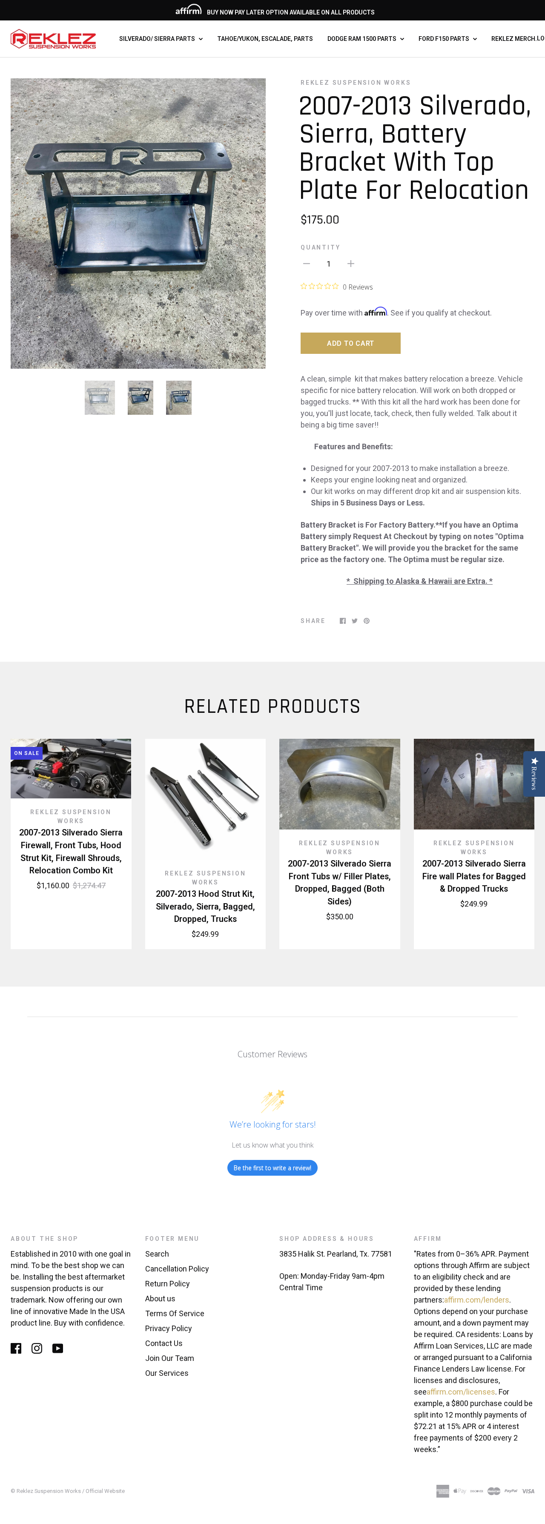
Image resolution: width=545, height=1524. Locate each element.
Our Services (167, 1373)
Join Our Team (169, 1358)
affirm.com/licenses (461, 1391)
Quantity (320, 247)
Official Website (105, 1491)
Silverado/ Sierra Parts (157, 38)
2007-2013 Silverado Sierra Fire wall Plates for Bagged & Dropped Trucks (474, 876)
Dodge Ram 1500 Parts (362, 38)
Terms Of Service (174, 1313)
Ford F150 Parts (444, 38)
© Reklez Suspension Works (46, 1491)
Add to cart (350, 343)
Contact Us (164, 1343)
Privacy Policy (168, 1328)
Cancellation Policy (177, 1268)
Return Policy (167, 1283)
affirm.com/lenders (476, 1299)
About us (160, 1298)
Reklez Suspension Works (356, 82)
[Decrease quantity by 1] (307, 263)
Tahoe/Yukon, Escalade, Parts (265, 38)
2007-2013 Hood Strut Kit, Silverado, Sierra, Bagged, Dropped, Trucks (205, 906)
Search (157, 1253)
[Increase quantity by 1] (351, 263)
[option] (138, 223)
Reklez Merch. (514, 38)
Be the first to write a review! (272, 1168)
